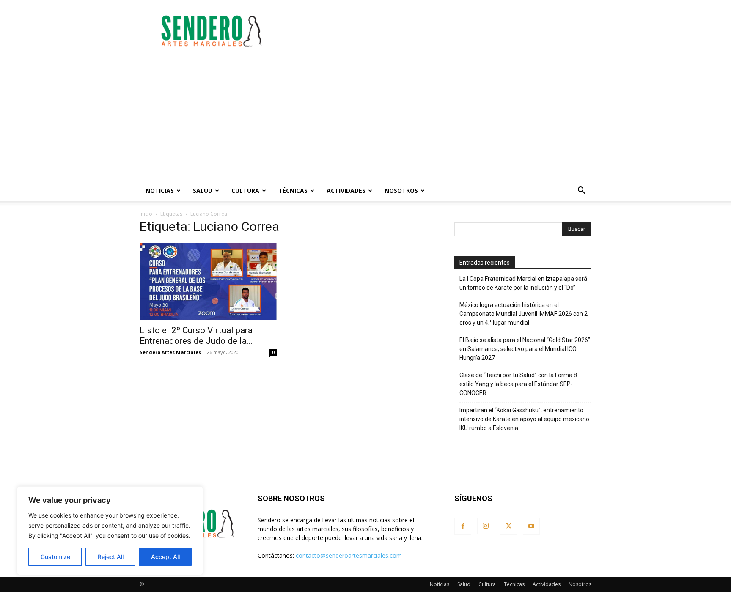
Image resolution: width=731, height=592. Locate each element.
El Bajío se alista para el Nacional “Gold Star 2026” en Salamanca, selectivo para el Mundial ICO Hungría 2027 (524, 349)
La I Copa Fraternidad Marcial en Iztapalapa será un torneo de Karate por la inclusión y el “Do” (523, 283)
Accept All (165, 556)
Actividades (346, 190)
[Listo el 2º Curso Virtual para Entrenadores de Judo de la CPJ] (208, 281)
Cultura (245, 190)
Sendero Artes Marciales (170, 352)
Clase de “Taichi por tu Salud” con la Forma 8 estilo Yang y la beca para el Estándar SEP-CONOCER (518, 384)
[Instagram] (485, 526)
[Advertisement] (437, 31)
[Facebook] (462, 526)
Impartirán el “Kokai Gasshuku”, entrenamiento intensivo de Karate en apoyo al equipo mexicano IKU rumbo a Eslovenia (524, 419)
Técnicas (293, 190)
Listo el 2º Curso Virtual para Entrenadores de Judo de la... (196, 335)
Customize (55, 556)
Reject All (111, 556)
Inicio (146, 213)
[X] (508, 526)
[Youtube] (531, 526)
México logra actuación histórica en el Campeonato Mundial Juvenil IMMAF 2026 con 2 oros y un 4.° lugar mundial (523, 313)
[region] (110, 530)
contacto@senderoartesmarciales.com (349, 555)
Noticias (160, 190)
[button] (581, 191)
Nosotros (401, 190)
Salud (202, 190)
